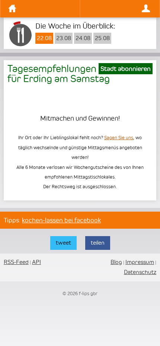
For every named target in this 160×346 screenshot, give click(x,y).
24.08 (83, 38)
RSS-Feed (16, 262)
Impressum (139, 262)
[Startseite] (42, 9)
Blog (116, 262)
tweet (63, 242)
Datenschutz (140, 272)
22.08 (44, 38)
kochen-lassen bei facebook (61, 220)
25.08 (102, 38)
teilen (98, 242)
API (36, 262)
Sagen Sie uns (118, 137)
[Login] (118, 9)
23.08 (63, 38)
